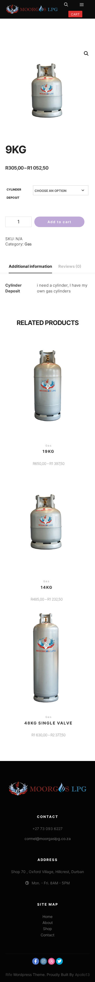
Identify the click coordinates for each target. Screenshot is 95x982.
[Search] (66, 4)
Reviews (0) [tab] (69, 266)
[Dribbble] (51, 961)
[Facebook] (35, 961)
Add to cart (60, 222)
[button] (86, 53)
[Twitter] (59, 961)
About (47, 922)
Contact (47, 935)
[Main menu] (82, 4)
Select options (48, 389)
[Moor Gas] (31, 9)
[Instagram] (43, 961)
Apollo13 (82, 974)
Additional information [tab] (30, 266)
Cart (75, 14)
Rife (9, 974)
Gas (28, 243)
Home (47, 916)
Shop (47, 928)
